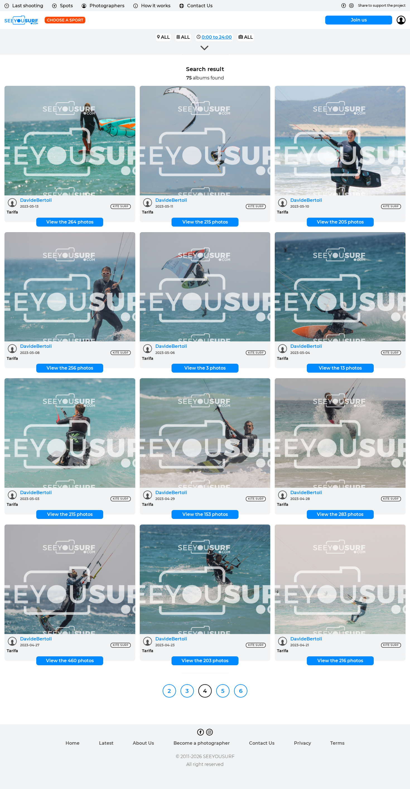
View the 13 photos (340, 368)
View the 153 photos (205, 514)
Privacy (302, 743)
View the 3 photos (205, 368)
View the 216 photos (340, 660)
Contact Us (200, 5)
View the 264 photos (69, 222)
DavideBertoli (36, 200)
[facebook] (343, 5)
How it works (155, 5)
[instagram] (351, 5)
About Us (143, 743)
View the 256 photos (70, 368)
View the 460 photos (70, 660)
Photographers (107, 5)
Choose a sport (65, 20)
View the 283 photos (340, 514)
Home (72, 743)
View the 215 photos (205, 222)
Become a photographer (201, 743)
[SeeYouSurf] (21, 20)
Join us (359, 20)
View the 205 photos (340, 222)
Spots (66, 5)
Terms (337, 743)
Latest (106, 743)
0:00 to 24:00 (217, 37)
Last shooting (27, 5)
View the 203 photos (205, 660)
